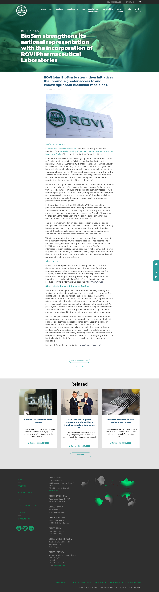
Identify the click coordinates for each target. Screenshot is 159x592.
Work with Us (138, 10)
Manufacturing (72, 9)
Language (130, 2)
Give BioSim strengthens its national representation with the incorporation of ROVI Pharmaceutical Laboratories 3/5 (79, 366)
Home (43, 9)
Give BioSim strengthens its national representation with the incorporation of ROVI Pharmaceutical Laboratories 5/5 (83, 366)
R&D (83, 9)
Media (129, 9)
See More (80, 455)
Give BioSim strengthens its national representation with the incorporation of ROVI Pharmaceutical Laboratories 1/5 (76, 366)
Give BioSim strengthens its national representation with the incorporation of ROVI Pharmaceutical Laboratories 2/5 (78, 366)
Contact (21, 512)
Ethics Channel (120, 10)
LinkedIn (155, 276)
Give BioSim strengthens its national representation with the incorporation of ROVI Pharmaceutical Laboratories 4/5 (81, 366)
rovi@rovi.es (53, 490)
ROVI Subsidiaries (114, 2)
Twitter (155, 272)
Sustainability (108, 9)
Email (155, 263)
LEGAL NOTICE (100, 582)
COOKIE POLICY (115, 582)
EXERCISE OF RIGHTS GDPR (131, 582)
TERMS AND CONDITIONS (81, 582)
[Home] (21, 10)
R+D (19, 499)
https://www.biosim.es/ (89, 345)
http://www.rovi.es (94, 282)
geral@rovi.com (59, 565)
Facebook (155, 268)
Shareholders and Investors (93, 10)
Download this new (80, 361)
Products (59, 9)
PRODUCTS (22, 486)
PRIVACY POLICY (62, 582)
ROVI (50, 9)
